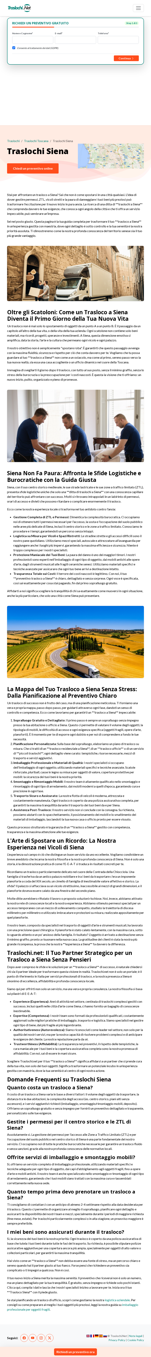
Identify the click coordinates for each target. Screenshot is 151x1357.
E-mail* (59, 33)
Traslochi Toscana (36, 141)
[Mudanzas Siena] (101, 1336)
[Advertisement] (75, 94)
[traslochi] (19, 8)
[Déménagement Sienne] (92, 1336)
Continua (125, 58)
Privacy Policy (117, 1340)
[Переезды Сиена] (105, 1336)
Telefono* (103, 33)
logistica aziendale (117, 1300)
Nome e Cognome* (22, 33)
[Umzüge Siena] (97, 1336)
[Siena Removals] (88, 1336)
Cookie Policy (135, 1340)
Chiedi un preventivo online (33, 168)
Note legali (135, 1336)
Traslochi (13, 141)
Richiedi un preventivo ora (75, 1352)
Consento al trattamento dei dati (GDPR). (38, 48)
